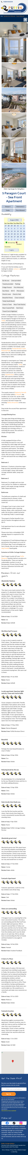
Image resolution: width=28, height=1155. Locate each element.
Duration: (8, 247)
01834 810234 (8, 2)
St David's (18, 394)
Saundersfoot (9, 374)
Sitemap (7, 1149)
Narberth (18, 392)
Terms (3, 1149)
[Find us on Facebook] (7, 1123)
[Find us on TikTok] (14, 1123)
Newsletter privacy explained (8, 1110)
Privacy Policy (13, 1149)
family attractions (12, 402)
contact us (16, 269)
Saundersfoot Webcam (9, 16)
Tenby (3, 320)
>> (24, 220)
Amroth (23, 392)
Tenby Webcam (20, 16)
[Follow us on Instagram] (21, 1123)
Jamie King (14, 1151)
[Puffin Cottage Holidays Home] (14, 8)
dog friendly (5, 548)
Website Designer (22, 1149)
